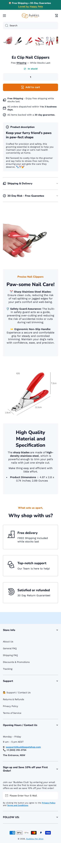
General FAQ (10, 648)
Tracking (7, 669)
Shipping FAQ (10, 655)
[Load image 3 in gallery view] (28, 41)
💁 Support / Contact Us (16, 692)
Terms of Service (12, 713)
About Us (8, 641)
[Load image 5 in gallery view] (50, 41)
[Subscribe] (54, 795)
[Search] (5, 25)
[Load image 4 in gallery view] (39, 41)
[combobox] (30, 25)
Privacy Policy (10, 706)
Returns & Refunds (13, 699)
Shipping (21, 62)
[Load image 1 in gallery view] (7, 41)
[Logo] (30, 16)
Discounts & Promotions (16, 662)
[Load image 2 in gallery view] (18, 41)
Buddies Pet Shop (34, 839)
